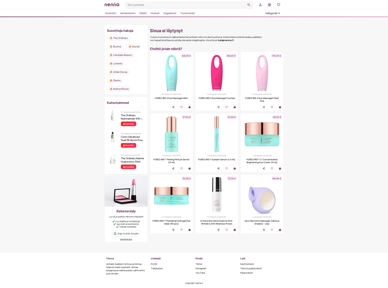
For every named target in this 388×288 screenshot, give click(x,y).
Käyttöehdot (126, 239)
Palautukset (246, 272)
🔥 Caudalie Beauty (121, 55)
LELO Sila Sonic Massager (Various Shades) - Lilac (262, 222)
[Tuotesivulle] (189, 107)
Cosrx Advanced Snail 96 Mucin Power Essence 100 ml (133, 138)
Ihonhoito (110, 13)
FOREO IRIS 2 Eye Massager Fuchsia (217, 98)
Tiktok (199, 264)
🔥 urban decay (118, 72)
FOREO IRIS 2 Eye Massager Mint (171, 98)
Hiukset (155, 13)
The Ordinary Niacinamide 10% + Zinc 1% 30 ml (131, 117)
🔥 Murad (134, 46)
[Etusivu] (113, 4)
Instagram (201, 268)
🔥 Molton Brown (119, 89)
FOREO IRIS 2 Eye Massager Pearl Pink (262, 99)
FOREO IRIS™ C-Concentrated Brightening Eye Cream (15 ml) (262, 161)
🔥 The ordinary (119, 38)
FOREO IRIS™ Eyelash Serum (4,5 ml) (216, 159)
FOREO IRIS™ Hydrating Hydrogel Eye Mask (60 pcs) (171, 222)
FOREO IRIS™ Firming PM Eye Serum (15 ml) (171, 161)
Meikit (143, 13)
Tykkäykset (157, 268)
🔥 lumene (116, 63)
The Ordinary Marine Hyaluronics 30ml (132, 160)
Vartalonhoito (128, 13)
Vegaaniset (169, 13)
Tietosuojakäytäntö (251, 268)
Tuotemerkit (187, 13)
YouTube (200, 272)
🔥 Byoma (115, 46)
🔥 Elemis (115, 80)
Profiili (154, 264)
